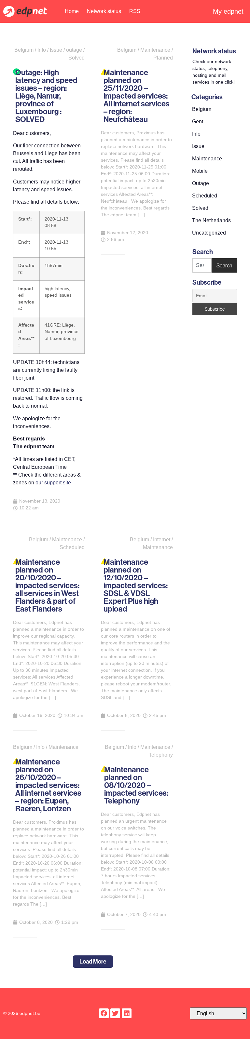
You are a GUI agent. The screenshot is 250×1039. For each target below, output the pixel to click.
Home (72, 11)
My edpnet (228, 11)
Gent (197, 121)
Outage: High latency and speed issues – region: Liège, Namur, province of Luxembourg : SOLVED (46, 95)
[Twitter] (115, 1013)
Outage (200, 183)
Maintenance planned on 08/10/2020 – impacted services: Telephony (136, 784)
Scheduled (204, 195)
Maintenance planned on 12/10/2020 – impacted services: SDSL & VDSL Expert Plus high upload (136, 585)
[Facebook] (104, 1013)
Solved (200, 208)
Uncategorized (209, 233)
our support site (53, 482)
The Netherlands (211, 220)
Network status (104, 11)
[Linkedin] (127, 1013)
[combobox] (202, 265)
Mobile (200, 171)
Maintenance (207, 158)
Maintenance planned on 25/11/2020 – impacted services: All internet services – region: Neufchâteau (137, 95)
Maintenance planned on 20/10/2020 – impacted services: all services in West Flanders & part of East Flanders (47, 585)
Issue (198, 146)
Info (196, 134)
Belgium (201, 109)
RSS (134, 11)
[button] (93, 961)
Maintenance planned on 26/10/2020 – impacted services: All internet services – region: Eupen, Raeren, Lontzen (48, 785)
